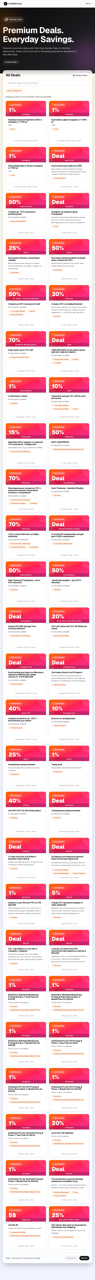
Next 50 (84, 1258)
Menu (88, 3)
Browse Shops (11, 62)
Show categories (14, 90)
